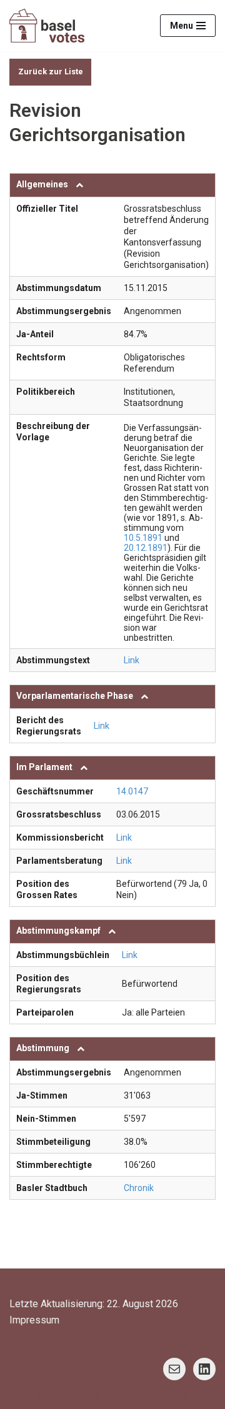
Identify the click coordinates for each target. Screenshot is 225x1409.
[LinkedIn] (204, 1369)
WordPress (163, 1396)
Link (131, 660)
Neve (49, 1396)
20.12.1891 (146, 548)
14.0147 (132, 791)
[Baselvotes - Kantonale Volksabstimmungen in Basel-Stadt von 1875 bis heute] (46, 25)
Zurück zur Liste (50, 71)
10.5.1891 (143, 538)
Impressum (34, 1320)
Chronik (139, 1188)
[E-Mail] (174, 1369)
